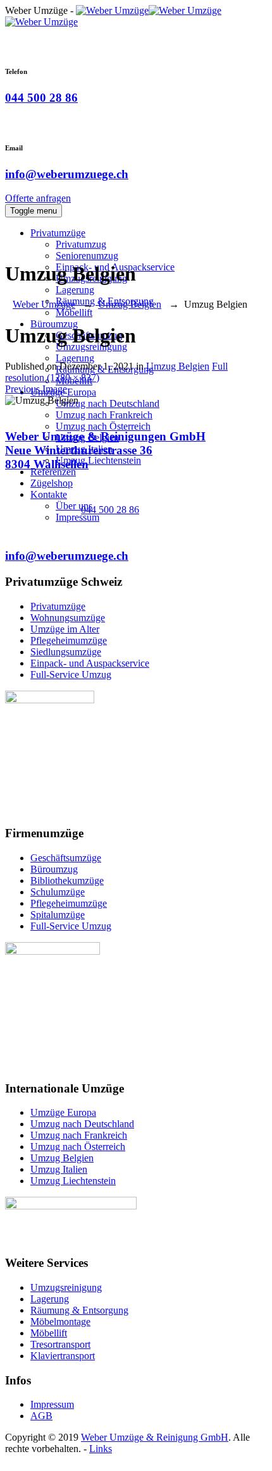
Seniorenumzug (87, 255)
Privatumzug (81, 244)
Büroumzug (54, 869)
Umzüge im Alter (64, 629)
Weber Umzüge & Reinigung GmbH (154, 1437)
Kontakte (48, 494)
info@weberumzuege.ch (66, 174)
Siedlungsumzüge (65, 651)
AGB (41, 1415)
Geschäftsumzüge (65, 857)
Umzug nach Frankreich (104, 414)
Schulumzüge (57, 892)
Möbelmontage (60, 1321)
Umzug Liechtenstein (98, 460)
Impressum (77, 517)
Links (100, 1448)
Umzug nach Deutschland (107, 403)
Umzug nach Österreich (103, 426)
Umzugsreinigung (66, 1287)
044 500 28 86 (41, 97)
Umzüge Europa (63, 1112)
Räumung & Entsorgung (79, 1310)
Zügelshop (51, 483)
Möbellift (74, 312)
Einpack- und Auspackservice (89, 663)
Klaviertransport (62, 1355)
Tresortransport (60, 1344)
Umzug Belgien (177, 366)
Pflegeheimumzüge (68, 640)
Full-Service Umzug (70, 674)
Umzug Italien (58, 1169)
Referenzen (53, 471)
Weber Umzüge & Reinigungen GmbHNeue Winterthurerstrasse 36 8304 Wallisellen (105, 450)
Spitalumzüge (57, 914)
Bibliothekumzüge (67, 880)
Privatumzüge (57, 232)
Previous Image (36, 389)
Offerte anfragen (38, 198)
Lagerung (75, 289)
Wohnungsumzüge (67, 617)
